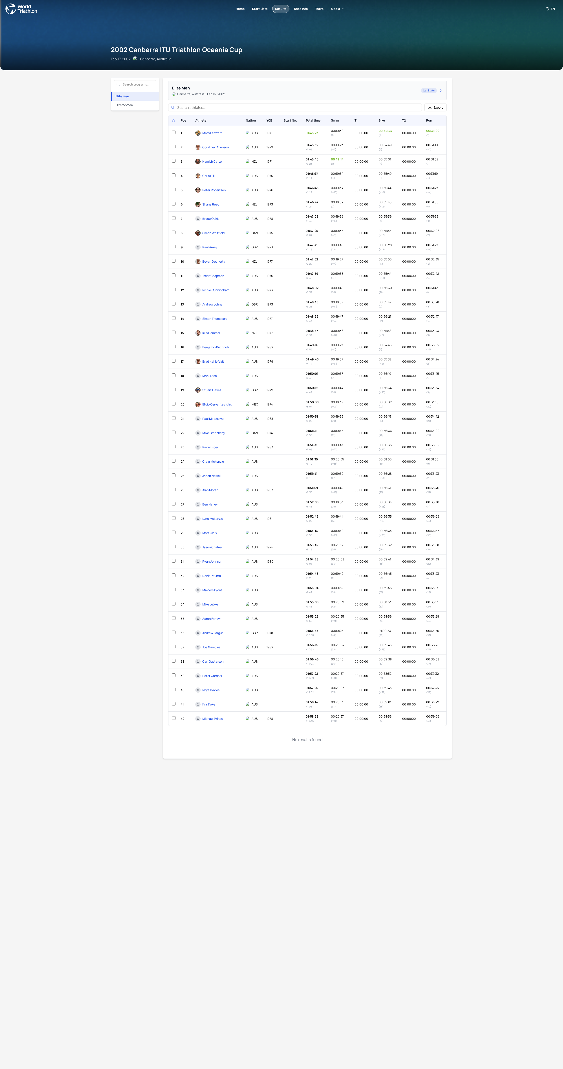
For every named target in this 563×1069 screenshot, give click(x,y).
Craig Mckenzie (213, 461)
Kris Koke (208, 704)
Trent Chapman (213, 276)
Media (335, 9)
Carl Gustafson (212, 661)
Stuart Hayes (211, 390)
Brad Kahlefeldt (213, 361)
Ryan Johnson (212, 561)
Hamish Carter (212, 161)
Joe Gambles (211, 647)
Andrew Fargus (212, 633)
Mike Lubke (210, 604)
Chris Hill (208, 176)
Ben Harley (210, 504)
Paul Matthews (212, 418)
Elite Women (124, 105)
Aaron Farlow (211, 618)
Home (240, 9)
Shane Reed (210, 204)
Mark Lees (209, 376)
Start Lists (260, 9)
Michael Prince (212, 718)
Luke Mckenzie (212, 518)
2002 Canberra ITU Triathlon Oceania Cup (176, 49)
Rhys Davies (210, 690)
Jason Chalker (212, 547)
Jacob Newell (211, 476)
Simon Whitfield (213, 233)
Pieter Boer (210, 447)
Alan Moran (210, 490)
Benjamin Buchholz (215, 347)
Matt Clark (209, 533)
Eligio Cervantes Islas (217, 404)
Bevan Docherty (213, 261)
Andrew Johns (212, 304)
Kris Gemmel (211, 333)
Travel (319, 9)
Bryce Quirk (210, 218)
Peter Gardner (212, 676)
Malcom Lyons (212, 590)
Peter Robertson (214, 190)
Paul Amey (209, 247)
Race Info (301, 9)
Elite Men (122, 96)
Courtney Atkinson (215, 147)
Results (281, 9)
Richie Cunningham (215, 290)
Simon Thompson (214, 318)
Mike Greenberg (213, 433)
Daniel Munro (211, 576)
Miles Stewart (212, 133)
